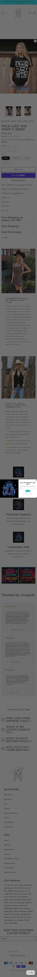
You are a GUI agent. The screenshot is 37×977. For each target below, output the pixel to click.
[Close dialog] (36, 480)
